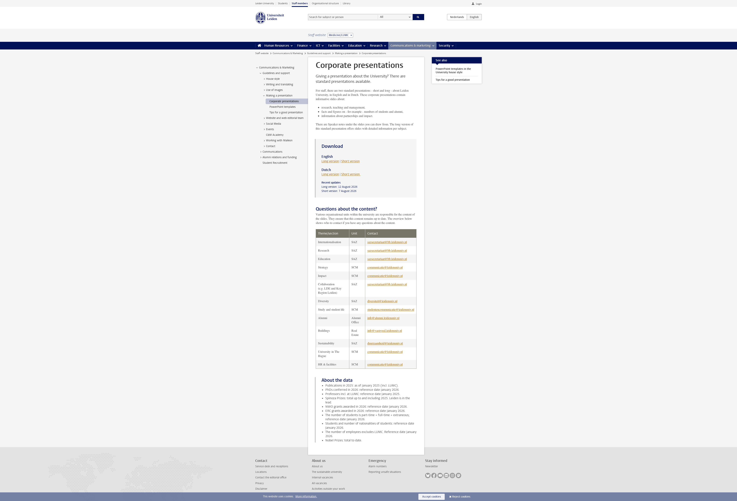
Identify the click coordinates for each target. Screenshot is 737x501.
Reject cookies (461, 497)
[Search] (418, 17)
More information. (306, 496)
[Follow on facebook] (434, 475)
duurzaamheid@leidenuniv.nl (385, 343)
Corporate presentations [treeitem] (284, 101)
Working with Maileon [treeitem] (279, 140)
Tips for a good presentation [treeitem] (286, 112)
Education (355, 46)
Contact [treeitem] (270, 146)
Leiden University (264, 3)
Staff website (262, 53)
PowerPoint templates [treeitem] (282, 107)
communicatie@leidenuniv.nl (385, 267)
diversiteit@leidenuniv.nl (382, 301)
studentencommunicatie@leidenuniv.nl (390, 309)
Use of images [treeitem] (274, 90)
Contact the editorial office (270, 477)
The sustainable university (327, 472)
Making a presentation (346, 53)
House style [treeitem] (273, 79)
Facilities (334, 46)
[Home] (258, 45)
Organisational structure (325, 3)
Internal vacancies (322, 477)
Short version (350, 161)
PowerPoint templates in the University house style (453, 70)
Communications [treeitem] (272, 152)
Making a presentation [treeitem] (279, 95)
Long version (330, 161)
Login (479, 3)
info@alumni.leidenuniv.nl (383, 318)
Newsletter (431, 466)
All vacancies (319, 483)
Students (283, 3)
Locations (261, 472)
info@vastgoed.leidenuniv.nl (384, 330)
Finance (302, 46)
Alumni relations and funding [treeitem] (280, 157)
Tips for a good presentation (453, 80)
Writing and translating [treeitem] (279, 84)
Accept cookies (431, 497)
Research (376, 46)
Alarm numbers (377, 466)
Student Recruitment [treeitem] (275, 163)
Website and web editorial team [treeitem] (285, 118)
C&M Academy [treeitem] (274, 135)
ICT (318, 46)
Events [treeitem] (270, 129)
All (381, 17)
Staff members (300, 3)
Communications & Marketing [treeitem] (276, 67)
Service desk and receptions (271, 466)
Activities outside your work (328, 489)
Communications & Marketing (288, 53)
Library (346, 3)
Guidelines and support (318, 53)
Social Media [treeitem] (273, 124)
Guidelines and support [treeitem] (276, 73)
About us (317, 466)
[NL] (457, 17)
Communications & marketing (411, 46)
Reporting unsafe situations (384, 472)
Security (444, 46)
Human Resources (276, 46)
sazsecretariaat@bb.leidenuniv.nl (387, 242)
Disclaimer (261, 489)
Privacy (259, 483)
